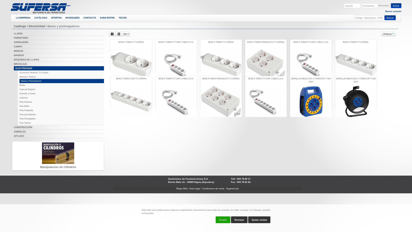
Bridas (22, 85)
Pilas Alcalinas (25, 102)
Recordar (383, 5)
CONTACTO (89, 17)
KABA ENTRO (107, 17)
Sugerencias (232, 188)
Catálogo (20, 26)
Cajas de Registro (27, 89)
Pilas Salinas (25, 123)
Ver (125, 33)
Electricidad (37, 26)
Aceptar (223, 219)
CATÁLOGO (40, 17)
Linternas (23, 98)
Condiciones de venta (213, 188)
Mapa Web (181, 188)
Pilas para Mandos (27, 114)
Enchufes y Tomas (27, 93)
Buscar (390, 17)
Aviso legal (194, 188)
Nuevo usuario (393, 11)
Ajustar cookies (373, 201)
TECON (122, 17)
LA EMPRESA (23, 17)
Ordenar (387, 33)
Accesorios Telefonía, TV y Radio (33, 73)
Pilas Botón (24, 106)
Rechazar (239, 219)
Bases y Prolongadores (31, 81)
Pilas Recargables (27, 119)
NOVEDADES (73, 17)
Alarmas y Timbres (27, 77)
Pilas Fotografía (26, 110)
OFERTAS (56, 17)
